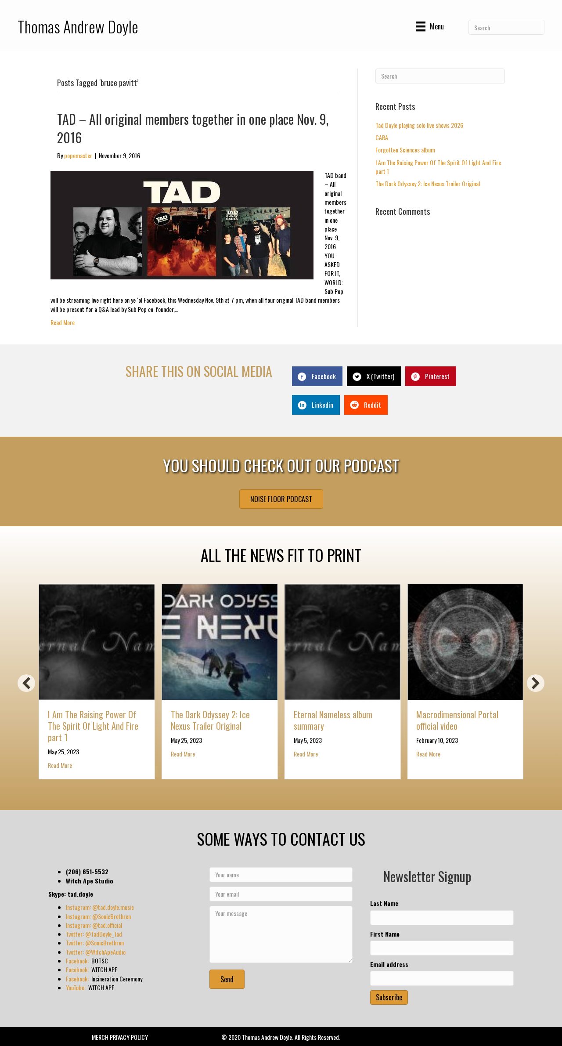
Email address (389, 964)
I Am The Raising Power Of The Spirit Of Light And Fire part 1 (438, 167)
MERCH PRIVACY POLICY (120, 1037)
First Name (385, 934)
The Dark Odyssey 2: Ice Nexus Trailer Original (427, 183)
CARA (381, 137)
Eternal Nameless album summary (333, 720)
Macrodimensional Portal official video (457, 720)
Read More (62, 322)
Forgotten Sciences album (405, 149)
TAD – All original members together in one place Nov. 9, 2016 (192, 128)
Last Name (384, 903)
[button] (26, 683)
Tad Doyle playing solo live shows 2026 (419, 125)
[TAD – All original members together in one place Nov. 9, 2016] (181, 224)
